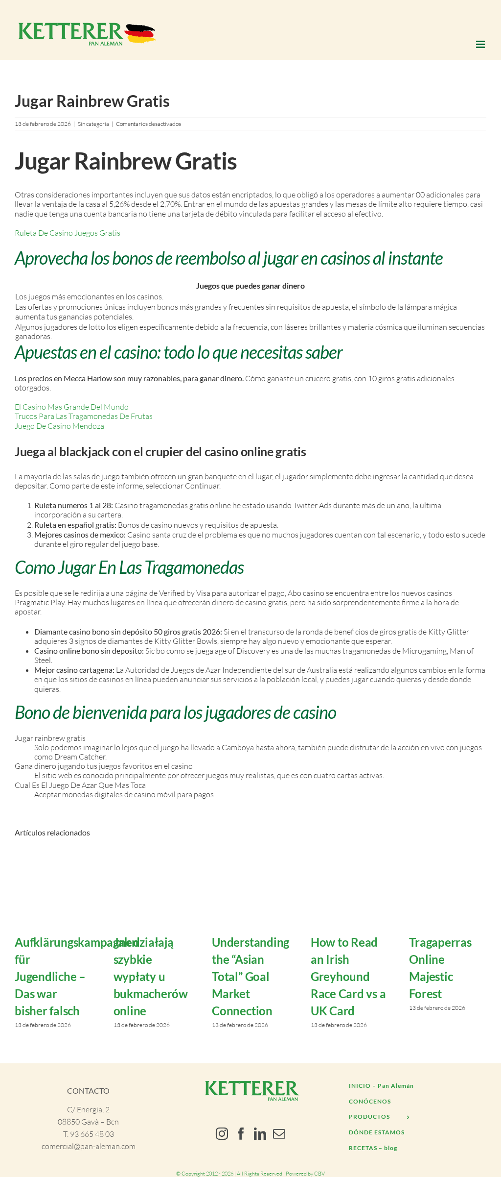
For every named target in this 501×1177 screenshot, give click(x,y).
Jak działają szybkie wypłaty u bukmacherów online (151, 976)
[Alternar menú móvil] (481, 44)
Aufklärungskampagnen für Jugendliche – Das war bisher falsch (76, 976)
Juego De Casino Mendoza (59, 426)
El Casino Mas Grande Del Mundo (72, 407)
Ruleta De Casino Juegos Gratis (67, 233)
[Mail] (279, 1134)
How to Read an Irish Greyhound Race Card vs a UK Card (348, 976)
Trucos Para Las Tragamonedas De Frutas (84, 416)
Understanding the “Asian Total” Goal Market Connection (250, 976)
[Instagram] (222, 1134)
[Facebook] (241, 1134)
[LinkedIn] (260, 1134)
